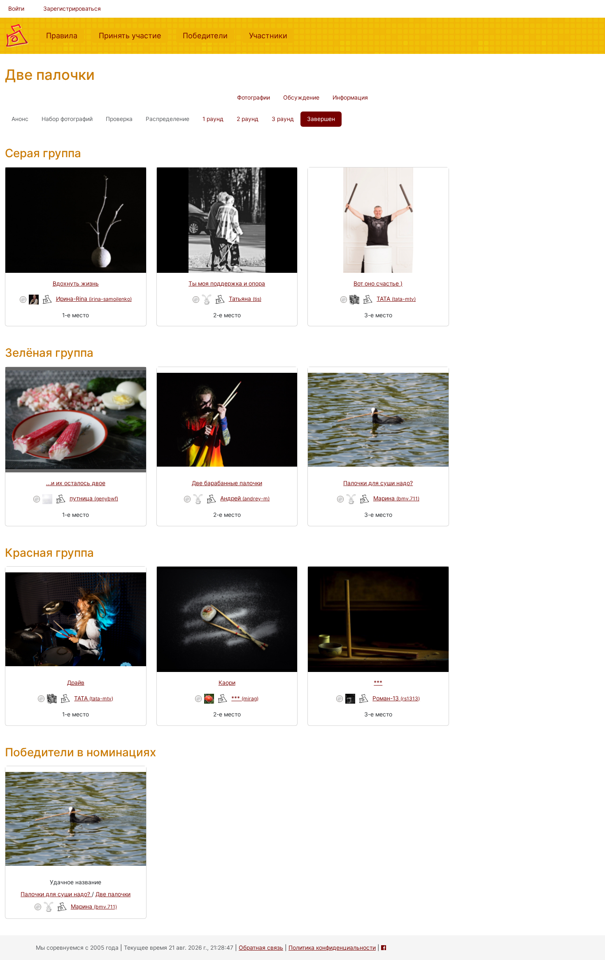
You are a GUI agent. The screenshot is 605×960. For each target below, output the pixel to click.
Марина (396, 498)
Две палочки (112, 894)
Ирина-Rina (94, 298)
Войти (16, 8)
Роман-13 (396, 698)
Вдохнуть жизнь (76, 283)
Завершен (321, 119)
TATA (396, 298)
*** (244, 698)
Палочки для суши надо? (378, 483)
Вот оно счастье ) (378, 283)
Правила (65, 35)
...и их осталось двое (75, 483)
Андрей (245, 498)
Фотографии (253, 97)
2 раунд (247, 119)
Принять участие (133, 35)
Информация (350, 97)
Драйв (75, 682)
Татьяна (245, 298)
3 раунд (283, 119)
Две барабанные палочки (227, 483)
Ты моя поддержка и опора (226, 283)
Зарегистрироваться (72, 8)
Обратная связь (261, 947)
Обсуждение (301, 97)
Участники (271, 35)
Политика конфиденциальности (332, 947)
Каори (227, 682)
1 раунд (212, 119)
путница (94, 498)
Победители (208, 35)
